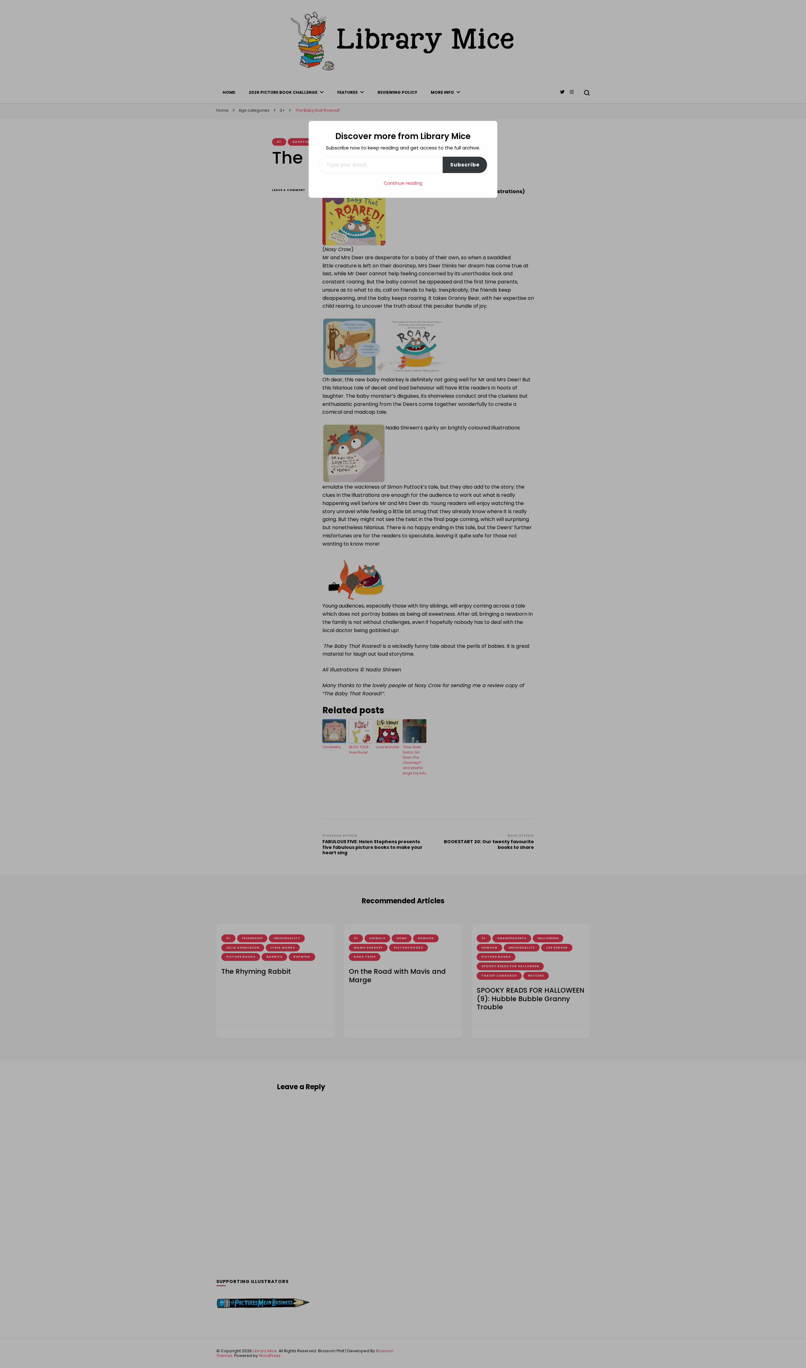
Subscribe (465, 164)
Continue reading (403, 183)
